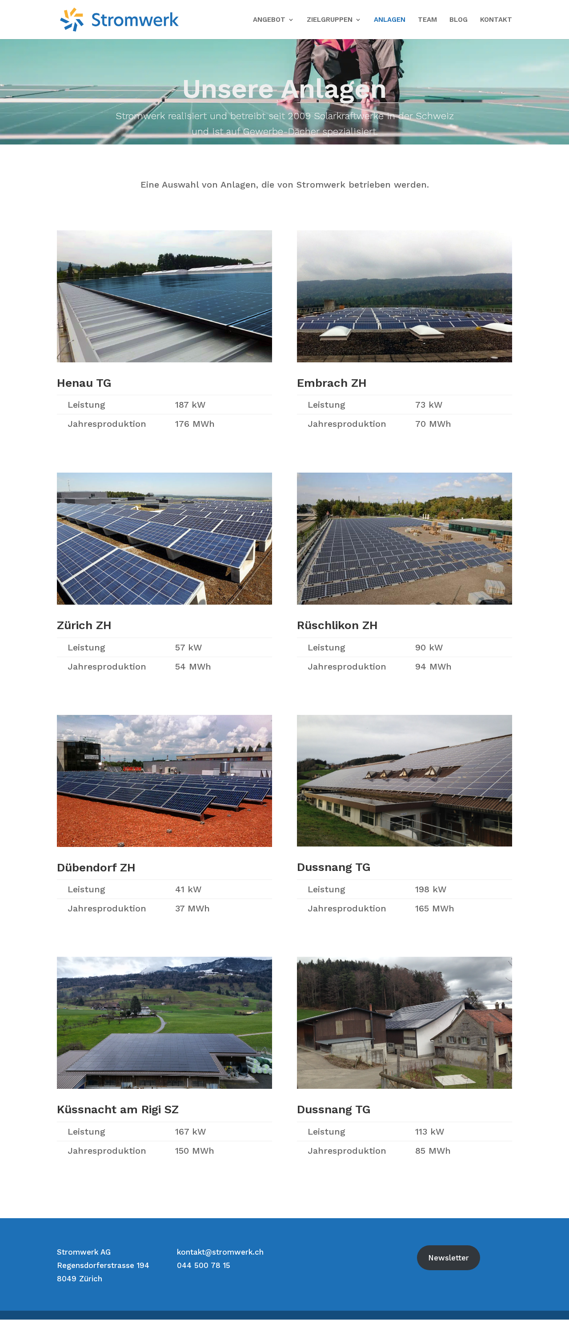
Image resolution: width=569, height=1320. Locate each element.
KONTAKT (496, 20)
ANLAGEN (389, 20)
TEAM (427, 20)
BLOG (458, 20)
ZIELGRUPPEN (330, 20)
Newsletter (448, 1257)
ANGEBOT (269, 20)
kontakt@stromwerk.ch (220, 1252)
